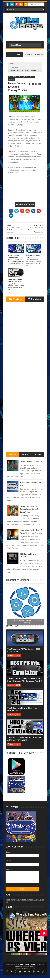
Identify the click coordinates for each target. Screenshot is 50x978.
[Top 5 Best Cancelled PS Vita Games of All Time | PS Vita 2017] (25, 722)
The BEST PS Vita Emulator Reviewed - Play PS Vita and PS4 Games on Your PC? (24, 679)
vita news (14, 67)
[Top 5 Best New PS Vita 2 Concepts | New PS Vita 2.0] (25, 693)
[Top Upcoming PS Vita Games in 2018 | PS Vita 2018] (25, 634)
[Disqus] (25, 341)
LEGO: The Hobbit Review (31, 461)
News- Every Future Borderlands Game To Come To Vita (29, 509)
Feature (32, 77)
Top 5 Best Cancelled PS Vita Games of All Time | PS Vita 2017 (24, 738)
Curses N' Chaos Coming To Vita (18, 77)
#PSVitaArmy (12, 626)
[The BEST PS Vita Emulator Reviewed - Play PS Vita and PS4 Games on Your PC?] (25, 663)
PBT (33, 968)
